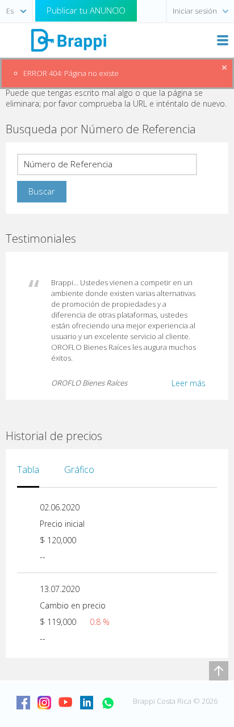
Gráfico (79, 469)
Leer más (189, 383)
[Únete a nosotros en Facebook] (23, 702)
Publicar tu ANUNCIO (86, 10)
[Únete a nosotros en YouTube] (65, 702)
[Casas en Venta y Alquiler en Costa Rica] (68, 39)
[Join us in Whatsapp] (107, 702)
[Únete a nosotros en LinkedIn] (86, 702)
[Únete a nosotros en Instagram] (44, 702)
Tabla (28, 469)
